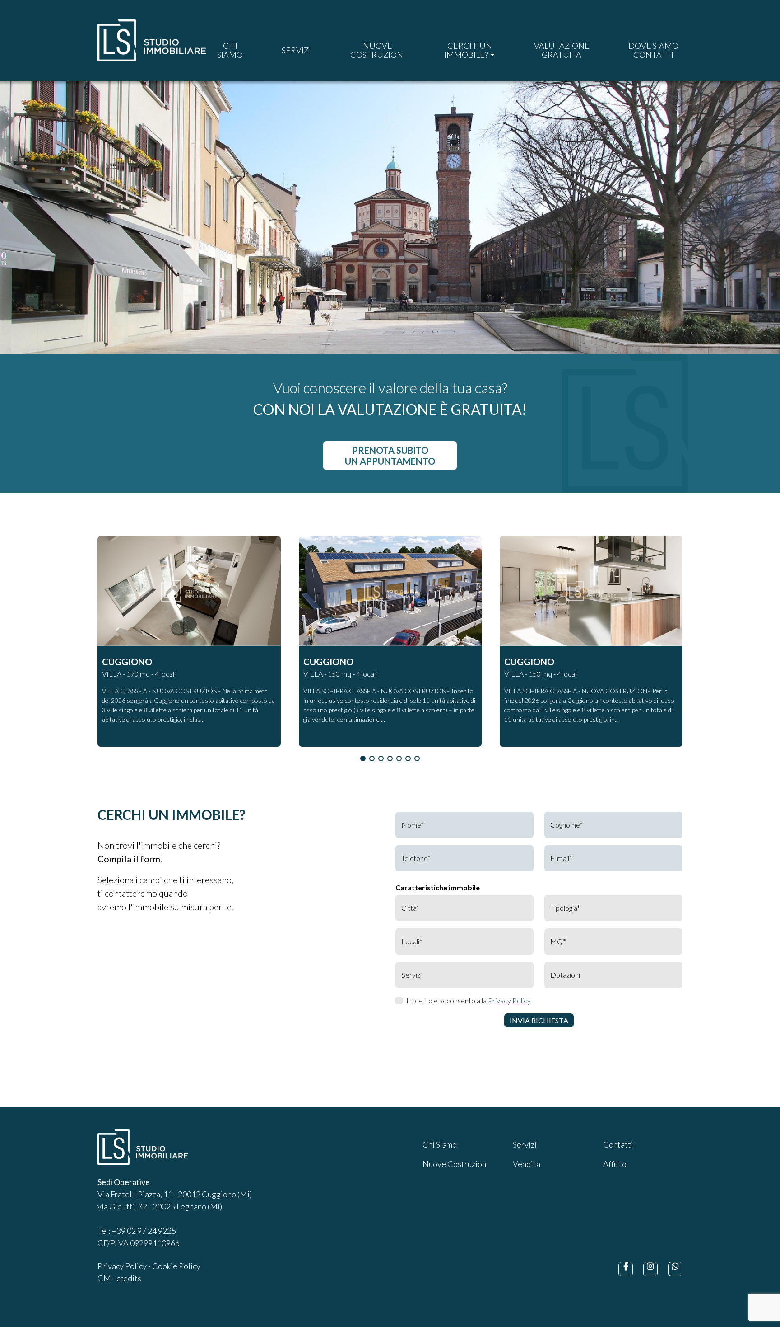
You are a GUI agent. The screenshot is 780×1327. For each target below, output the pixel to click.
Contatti (618, 1144)
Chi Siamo (439, 1144)
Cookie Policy (176, 1266)
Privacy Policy (509, 1000)
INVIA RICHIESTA (539, 1020)
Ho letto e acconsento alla (468, 1000)
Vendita (526, 1164)
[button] (363, 758)
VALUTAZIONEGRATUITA (562, 50)
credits (128, 1278)
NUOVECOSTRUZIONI (377, 50)
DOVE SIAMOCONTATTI (653, 50)
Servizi (525, 1144)
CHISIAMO (230, 50)
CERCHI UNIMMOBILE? (468, 50)
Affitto (615, 1164)
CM (104, 1278)
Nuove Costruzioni (455, 1164)
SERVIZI (296, 50)
